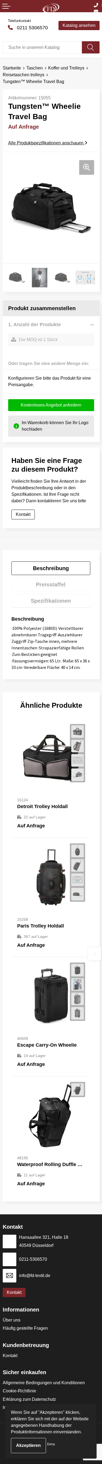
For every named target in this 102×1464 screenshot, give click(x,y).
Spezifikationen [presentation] (51, 601)
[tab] (50, 568)
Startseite (12, 68)
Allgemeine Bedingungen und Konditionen (44, 1382)
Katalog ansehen (79, 25)
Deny (51, 1444)
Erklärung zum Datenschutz (29, 1399)
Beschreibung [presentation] (51, 568)
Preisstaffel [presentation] (51, 584)
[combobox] (42, 47)
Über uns (11, 1320)
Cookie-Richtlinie (19, 1391)
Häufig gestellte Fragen (25, 1328)
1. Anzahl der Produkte (34, 324)
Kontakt (10, 1355)
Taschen (34, 68)
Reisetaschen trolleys (23, 74)
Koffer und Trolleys (66, 68)
